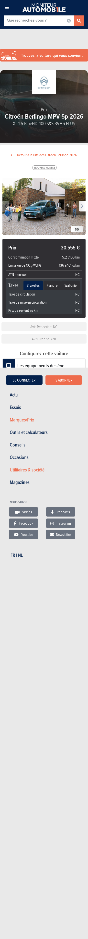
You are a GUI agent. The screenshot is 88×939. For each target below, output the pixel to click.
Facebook (25, 523)
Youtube (27, 534)
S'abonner (63, 380)
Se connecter (24, 380)
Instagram (63, 523)
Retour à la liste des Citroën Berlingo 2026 (46, 155)
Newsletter (63, 534)
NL (20, 555)
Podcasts (63, 512)
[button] (82, 206)
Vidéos (27, 512)
